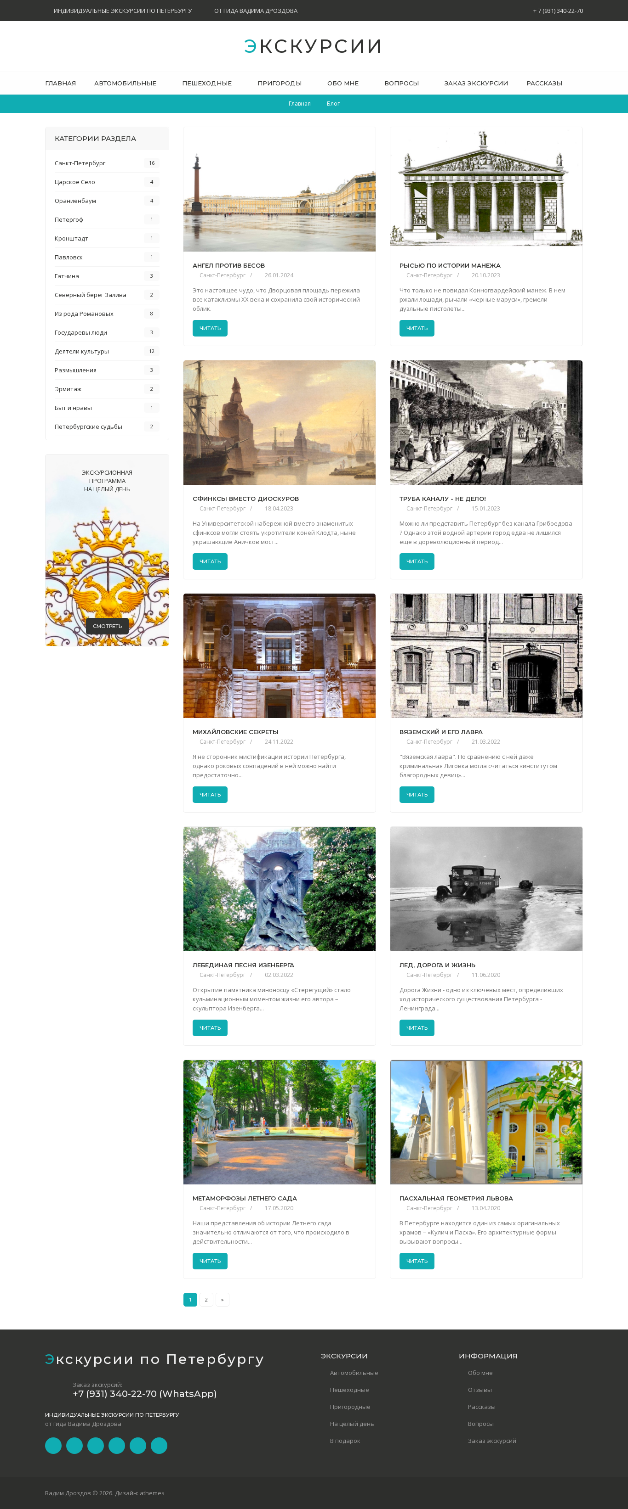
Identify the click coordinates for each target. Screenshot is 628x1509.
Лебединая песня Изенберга (243, 965)
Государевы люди (81, 332)
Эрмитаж (68, 389)
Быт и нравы (73, 408)
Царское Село (75, 182)
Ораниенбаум (75, 200)
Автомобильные (354, 1373)
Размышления (76, 370)
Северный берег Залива (90, 295)
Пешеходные (349, 1390)
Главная (300, 103)
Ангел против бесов (229, 265)
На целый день (352, 1423)
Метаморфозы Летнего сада (245, 1198)
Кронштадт (71, 238)
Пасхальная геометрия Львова (456, 1198)
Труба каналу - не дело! (443, 498)
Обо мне (480, 1373)
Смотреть (107, 626)
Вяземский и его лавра (441, 732)
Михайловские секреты (236, 732)
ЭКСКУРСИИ (314, 46)
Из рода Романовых (84, 313)
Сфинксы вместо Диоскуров (246, 498)
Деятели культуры (82, 351)
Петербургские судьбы (88, 426)
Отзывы (480, 1390)
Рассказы (482, 1406)
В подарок (345, 1440)
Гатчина (67, 276)
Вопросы (481, 1423)
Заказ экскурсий (492, 1440)
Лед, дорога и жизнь (437, 965)
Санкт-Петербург (222, 275)
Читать (210, 328)
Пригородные (350, 1406)
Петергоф (69, 219)
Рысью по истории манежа (450, 265)
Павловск (69, 257)
